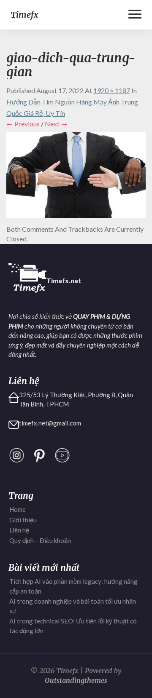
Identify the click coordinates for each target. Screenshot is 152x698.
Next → (56, 124)
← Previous (23, 124)
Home (17, 509)
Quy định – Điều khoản (40, 540)
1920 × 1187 (111, 90)
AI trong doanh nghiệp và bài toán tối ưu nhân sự (72, 606)
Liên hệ (19, 530)
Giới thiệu (23, 520)
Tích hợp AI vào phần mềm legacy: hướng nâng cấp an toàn (73, 586)
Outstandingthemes (76, 680)
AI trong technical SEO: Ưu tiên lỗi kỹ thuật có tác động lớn (73, 625)
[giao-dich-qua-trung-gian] (76, 177)
